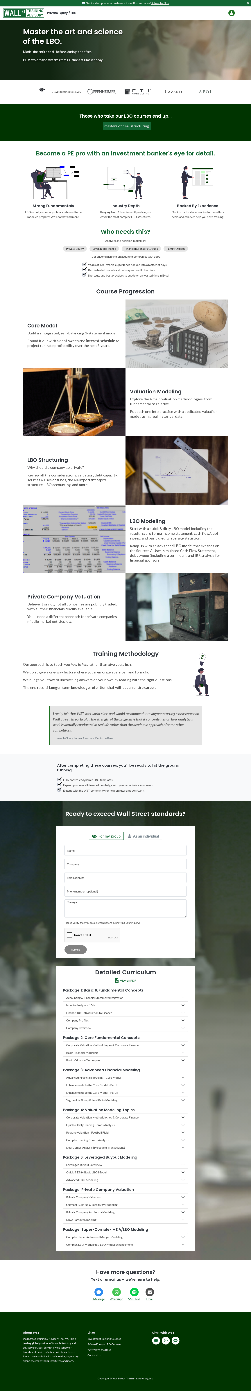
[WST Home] (22, 13)
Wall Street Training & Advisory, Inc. (132, 1378)
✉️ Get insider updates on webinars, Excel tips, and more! (125, 3)
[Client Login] (231, 13)
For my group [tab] (109, 836)
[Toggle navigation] (243, 13)
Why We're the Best (99, 1349)
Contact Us (94, 1355)
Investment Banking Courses (104, 1338)
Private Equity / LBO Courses (104, 1344)
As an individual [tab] (146, 836)
